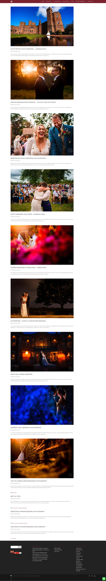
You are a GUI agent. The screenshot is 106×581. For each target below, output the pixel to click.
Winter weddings (57, 548)
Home (43, 1)
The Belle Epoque (79, 564)
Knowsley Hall (78, 548)
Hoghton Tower (79, 562)
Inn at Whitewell (79, 565)
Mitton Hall (78, 561)
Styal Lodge (78, 570)
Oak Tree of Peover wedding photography (28, 527)
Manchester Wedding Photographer (34, 575)
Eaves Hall (78, 551)
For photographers (80, 1)
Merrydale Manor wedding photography (28, 511)
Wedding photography (15, 51)
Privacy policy (56, 551)
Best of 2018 (15, 496)
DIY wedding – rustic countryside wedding (28, 321)
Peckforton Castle (79, 549)
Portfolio (48, 1)
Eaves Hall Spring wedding (21, 374)
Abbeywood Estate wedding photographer (28, 158)
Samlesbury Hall (79, 567)
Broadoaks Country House (80, 569)
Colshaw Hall (78, 553)
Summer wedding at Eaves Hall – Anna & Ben (28, 267)
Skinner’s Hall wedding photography (26, 427)
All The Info (65, 1)
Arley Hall (78, 557)
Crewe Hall (78, 554)
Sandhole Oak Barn (79, 556)
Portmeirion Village (79, 559)
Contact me (90, 1)
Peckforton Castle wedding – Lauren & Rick (28, 49)
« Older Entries (13, 538)
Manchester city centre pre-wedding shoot (39, 557)
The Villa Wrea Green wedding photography (29, 481)
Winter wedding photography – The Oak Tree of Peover (33, 102)
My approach (57, 1)
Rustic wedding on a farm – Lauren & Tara (28, 214)
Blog (72, 1)
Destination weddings (58, 549)
